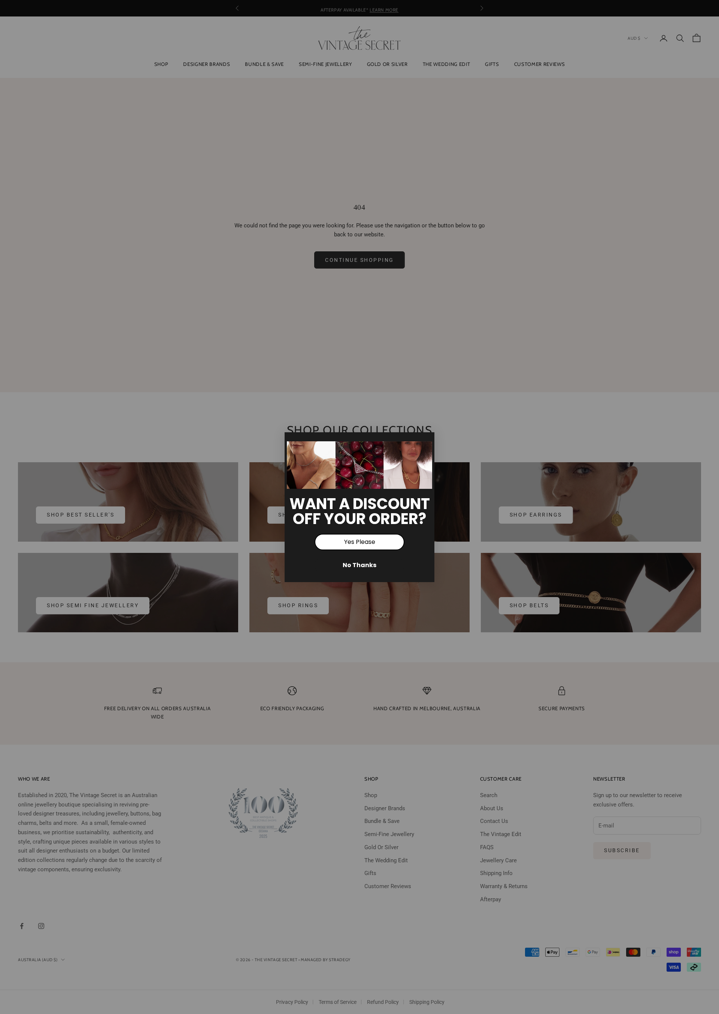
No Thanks (359, 565)
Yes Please (359, 542)
